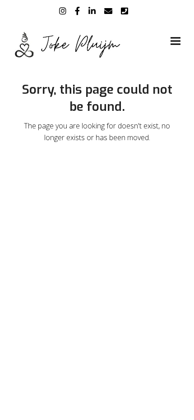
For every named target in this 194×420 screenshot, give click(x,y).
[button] (175, 41)
